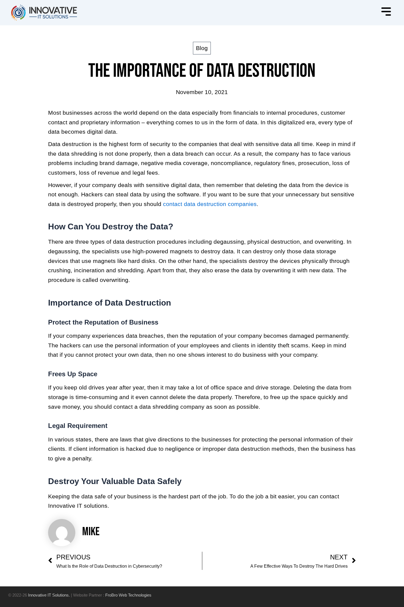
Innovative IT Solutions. (49, 595)
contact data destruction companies (210, 204)
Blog (202, 48)
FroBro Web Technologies (128, 595)
